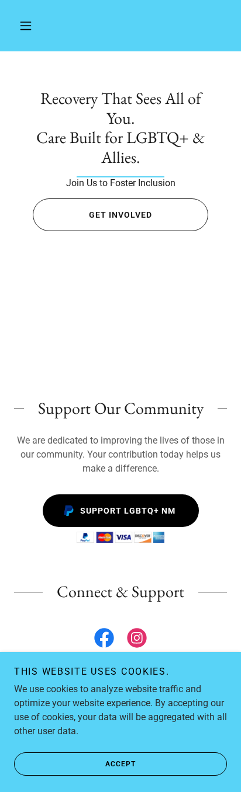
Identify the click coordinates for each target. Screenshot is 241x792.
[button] (25, 25)
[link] (120, 128)
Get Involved (120, 214)
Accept (120, 764)
